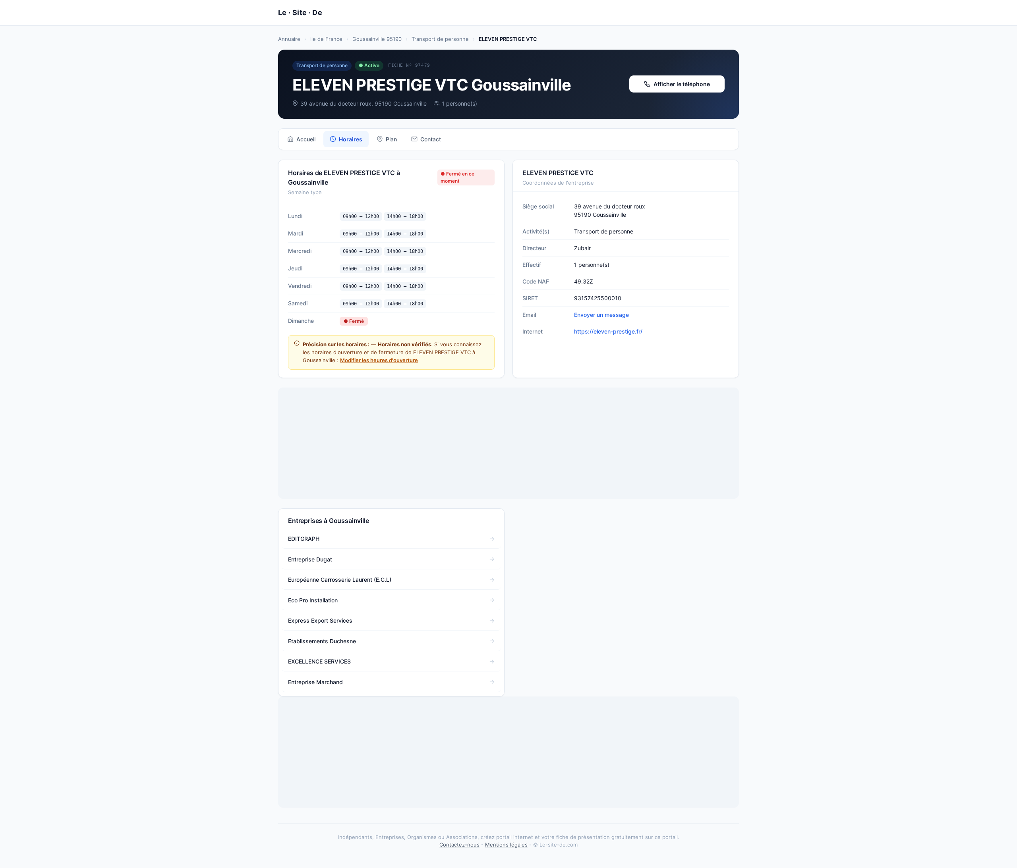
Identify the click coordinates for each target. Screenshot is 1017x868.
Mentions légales (506, 844)
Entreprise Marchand (315, 682)
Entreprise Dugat (310, 559)
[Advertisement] (508, 443)
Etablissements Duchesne (322, 641)
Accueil (305, 139)
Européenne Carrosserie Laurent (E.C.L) (339, 579)
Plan (391, 139)
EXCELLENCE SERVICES (319, 661)
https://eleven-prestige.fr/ (608, 331)
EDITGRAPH (303, 538)
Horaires (350, 139)
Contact (430, 139)
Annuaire (289, 39)
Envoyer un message (601, 314)
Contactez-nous (459, 844)
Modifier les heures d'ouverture (379, 360)
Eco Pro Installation (313, 600)
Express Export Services (320, 620)
